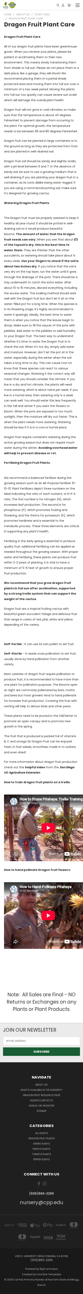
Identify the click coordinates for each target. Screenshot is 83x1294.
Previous (6, 1290)
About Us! (41, 1084)
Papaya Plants (41, 1149)
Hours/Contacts (41, 1100)
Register (48, 1105)
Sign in (33, 1105)
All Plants (41, 1133)
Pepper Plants (41, 1159)
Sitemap (41, 1111)
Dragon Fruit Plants (41, 1138)
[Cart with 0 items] (69, 5)
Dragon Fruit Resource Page (41, 1095)
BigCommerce (49, 1269)
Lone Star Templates (48, 1274)
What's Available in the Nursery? (41, 1090)
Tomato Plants (41, 1154)
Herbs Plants (41, 1143)
